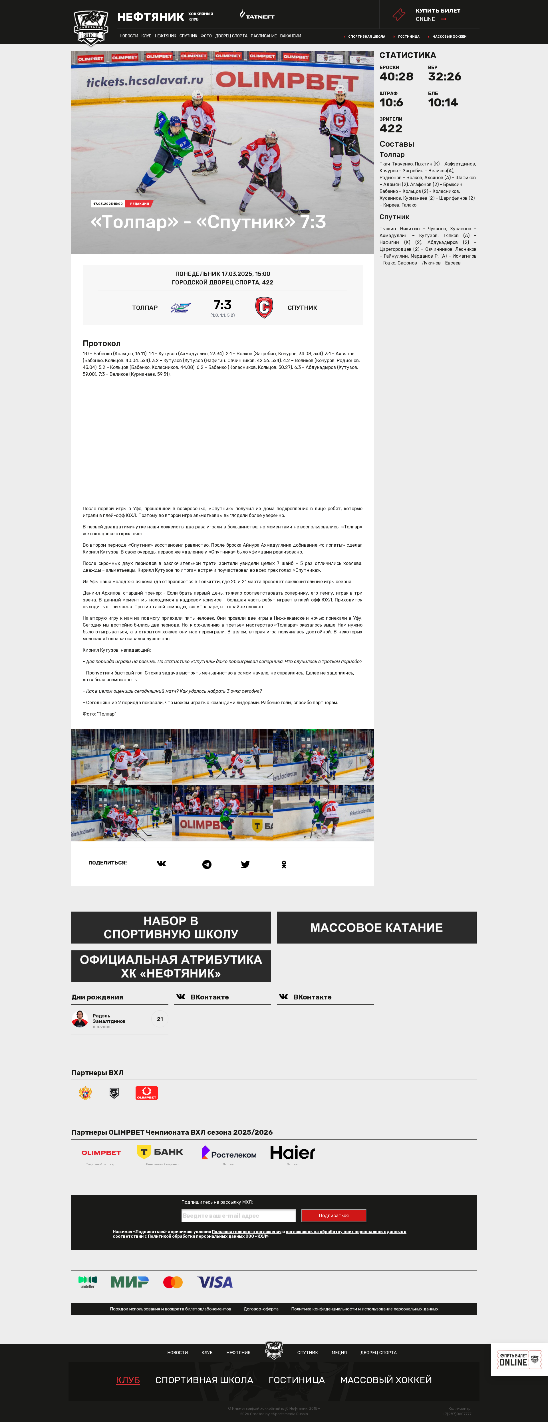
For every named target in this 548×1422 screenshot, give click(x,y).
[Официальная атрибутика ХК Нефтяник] (171, 966)
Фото (206, 36)
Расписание (264, 36)
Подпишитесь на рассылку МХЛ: (217, 1202)
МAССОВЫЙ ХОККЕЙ (386, 1380)
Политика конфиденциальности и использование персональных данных (364, 1309)
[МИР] (130, 1282)
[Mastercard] (173, 1282)
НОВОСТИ (129, 36)
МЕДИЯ (339, 1352)
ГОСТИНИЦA (297, 1380)
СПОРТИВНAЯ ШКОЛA (204, 1380)
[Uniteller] (87, 1282)
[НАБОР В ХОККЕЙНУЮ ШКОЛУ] (171, 927)
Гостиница (409, 37)
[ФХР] (85, 1092)
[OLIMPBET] (147, 1092)
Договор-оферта (261, 1309)
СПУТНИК (188, 36)
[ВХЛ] (114, 1092)
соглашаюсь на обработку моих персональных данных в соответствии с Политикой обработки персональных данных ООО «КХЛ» (259, 1234)
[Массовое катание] (377, 927)
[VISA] (215, 1282)
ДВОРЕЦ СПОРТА (231, 36)
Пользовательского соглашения (246, 1231)
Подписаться (334, 1215)
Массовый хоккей (449, 37)
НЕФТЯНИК (165, 36)
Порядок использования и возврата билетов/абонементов (170, 1309)
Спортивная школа (366, 37)
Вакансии (290, 36)
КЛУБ (147, 36)
